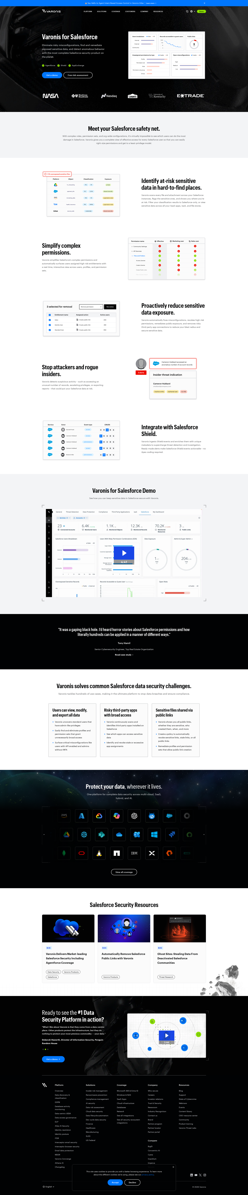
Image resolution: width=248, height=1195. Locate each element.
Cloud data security (94, 1111)
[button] (43, 1049)
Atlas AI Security (62, 1126)
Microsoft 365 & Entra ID (127, 1091)
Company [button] (144, 11)
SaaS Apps (121, 1099)
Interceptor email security (66, 1142)
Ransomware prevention (96, 1095)
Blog (181, 1091)
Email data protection (64, 1150)
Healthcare (90, 1128)
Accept (115, 1182)
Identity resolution (63, 1130)
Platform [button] (88, 11)
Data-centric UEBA (63, 1113)
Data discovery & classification (62, 1096)
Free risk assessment (78, 75)
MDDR (57, 1155)
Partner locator (154, 1128)
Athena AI (59, 1163)
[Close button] (204, 3)
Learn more (150, 3)
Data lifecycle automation (97, 1115)
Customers (130, 11)
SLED (88, 1136)
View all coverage (124, 872)
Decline (132, 1182)
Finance (89, 1124)
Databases (121, 1107)
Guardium (152, 1159)
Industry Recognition (157, 1111)
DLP (56, 1122)
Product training (186, 1124)
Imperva (151, 1163)
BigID (150, 1146)
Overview (59, 1091)
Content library (185, 1111)
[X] (200, 1175)
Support (182, 1095)
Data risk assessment (95, 1107)
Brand (150, 1120)
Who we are (153, 1091)
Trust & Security (154, 1103)
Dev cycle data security (96, 1120)
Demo (201, 11)
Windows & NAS (124, 1095)
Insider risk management (96, 1091)
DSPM (57, 1102)
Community (184, 1120)
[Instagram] (204, 1175)
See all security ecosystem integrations (128, 1121)
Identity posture (62, 1134)
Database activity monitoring (62, 1108)
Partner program (155, 1124)
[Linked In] (191, 1175)
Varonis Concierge (63, 1159)
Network (120, 1111)
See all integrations (125, 1115)
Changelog (60, 1167)
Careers (151, 1095)
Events (182, 1107)
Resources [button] (158, 11)
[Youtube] (196, 1175)
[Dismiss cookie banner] (173, 1167)
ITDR (57, 1138)
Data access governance (65, 1117)
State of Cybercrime (187, 1099)
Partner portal (154, 1132)
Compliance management (97, 1099)
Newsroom (152, 1107)
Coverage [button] (116, 11)
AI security (90, 1103)
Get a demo (52, 75)
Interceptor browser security (67, 1146)
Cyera (150, 1155)
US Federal (90, 1140)
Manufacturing (92, 1132)
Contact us (152, 1115)
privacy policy (148, 1174)
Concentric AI (154, 1150)
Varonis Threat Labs (187, 1128)
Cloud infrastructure (125, 1103)
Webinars (183, 1103)
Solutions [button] (101, 11)
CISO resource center (188, 1115)
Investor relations (155, 1099)
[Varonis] (51, 11)
